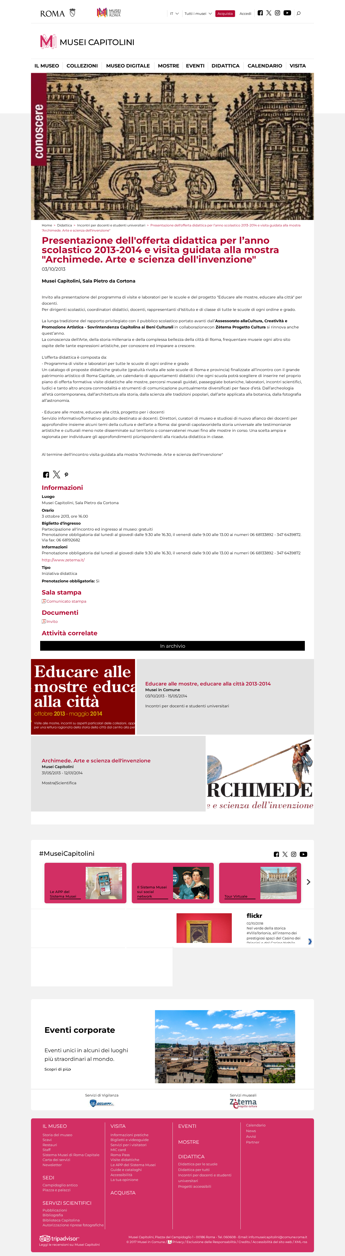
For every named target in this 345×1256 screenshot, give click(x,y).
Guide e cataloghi (126, 1169)
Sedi (48, 1177)
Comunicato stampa (66, 601)
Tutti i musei (195, 13)
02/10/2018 (274, 933)
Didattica (226, 66)
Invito (52, 621)
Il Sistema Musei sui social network (152, 891)
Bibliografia (53, 1215)
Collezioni (82, 66)
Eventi (195, 66)
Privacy (178, 1242)
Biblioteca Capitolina (61, 1220)
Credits (244, 1242)
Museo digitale (128, 66)
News (251, 1131)
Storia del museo (57, 1135)
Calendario (265, 66)
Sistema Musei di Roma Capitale (71, 1155)
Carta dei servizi (56, 1159)
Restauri (50, 1145)
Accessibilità (121, 1175)
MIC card (118, 1150)
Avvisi (251, 1136)
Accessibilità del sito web (272, 1242)
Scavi (47, 1140)
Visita (298, 66)
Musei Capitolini (97, 42)
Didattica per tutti (194, 1169)
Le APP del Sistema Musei (63, 894)
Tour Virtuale (236, 896)
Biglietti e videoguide (130, 1140)
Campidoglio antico (60, 1185)
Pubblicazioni (55, 1210)
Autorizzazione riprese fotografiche (73, 1225)
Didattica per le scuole (198, 1164)
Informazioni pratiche (130, 1135)
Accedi (245, 13)
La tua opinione (124, 1179)
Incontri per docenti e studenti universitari (111, 225)
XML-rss (301, 1242)
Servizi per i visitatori (129, 1145)
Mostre (168, 66)
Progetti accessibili (194, 1186)
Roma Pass (120, 1155)
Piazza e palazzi (57, 1190)
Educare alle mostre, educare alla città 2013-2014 (208, 684)
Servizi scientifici (67, 1203)
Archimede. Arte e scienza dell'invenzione (96, 761)
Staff (46, 1150)
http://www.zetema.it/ (63, 560)
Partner (252, 1142)
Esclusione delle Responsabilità (211, 1242)
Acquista (225, 13)
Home (47, 225)
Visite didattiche (125, 1159)
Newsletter (52, 1165)
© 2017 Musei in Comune (145, 1242)
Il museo (46, 66)
